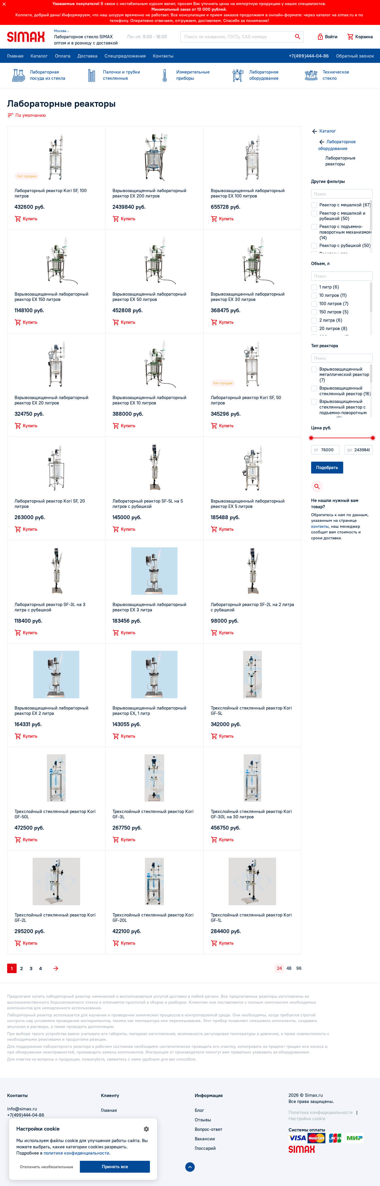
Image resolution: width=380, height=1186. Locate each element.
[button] (327, 37)
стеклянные (121, 75)
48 (289, 968)
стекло (336, 75)
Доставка (87, 56)
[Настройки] (146, 1129)
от (316, 449)
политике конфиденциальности (76, 1153)
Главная (15, 56)
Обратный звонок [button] (355, 56)
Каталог (39, 56)
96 (299, 968)
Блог (199, 1110)
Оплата (62, 56)
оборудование (263, 75)
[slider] (311, 438)
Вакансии (205, 1139)
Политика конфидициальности (321, 1112)
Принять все (115, 1166)
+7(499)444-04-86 (309, 56)
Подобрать (327, 467)
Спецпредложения (125, 56)
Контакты (163, 56)
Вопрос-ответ (208, 1129)
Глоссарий (205, 1148)
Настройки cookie (307, 1118)
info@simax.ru (22, 1109)
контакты (320, 526)
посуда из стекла (47, 75)
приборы (193, 75)
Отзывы (203, 1120)
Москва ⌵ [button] (61, 30)
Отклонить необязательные (46, 1166)
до (349, 449)
